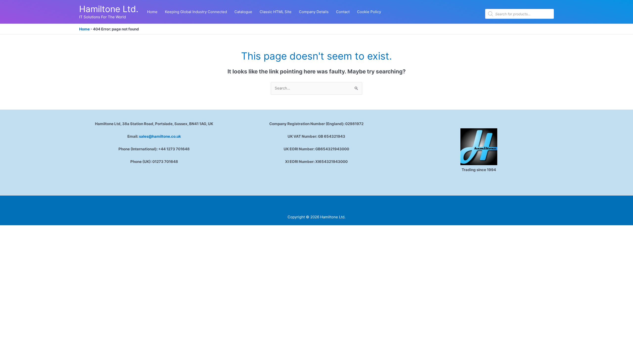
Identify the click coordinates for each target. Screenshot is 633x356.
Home (84, 29)
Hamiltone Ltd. (108, 9)
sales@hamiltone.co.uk (160, 136)
